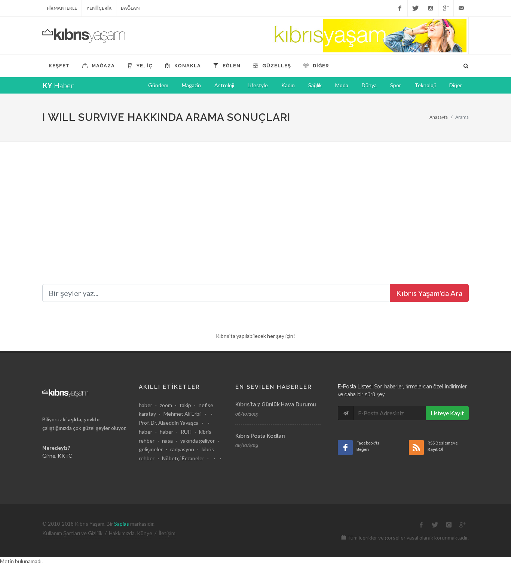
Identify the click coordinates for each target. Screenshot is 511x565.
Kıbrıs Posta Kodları (260, 436)
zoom (166, 405)
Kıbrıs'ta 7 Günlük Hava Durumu (275, 404)
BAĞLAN (130, 8)
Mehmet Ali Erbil (182, 413)
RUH (186, 431)
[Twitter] (415, 8)
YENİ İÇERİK (98, 8)
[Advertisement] (255, 198)
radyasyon (182, 449)
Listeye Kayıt (447, 412)
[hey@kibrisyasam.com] (461, 8)
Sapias (121, 523)
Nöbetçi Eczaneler (183, 458)
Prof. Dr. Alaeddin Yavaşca (169, 422)
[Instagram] (430, 8)
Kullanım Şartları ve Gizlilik (72, 533)
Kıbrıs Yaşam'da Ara (429, 292)
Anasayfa (438, 117)
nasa (167, 440)
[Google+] (445, 8)
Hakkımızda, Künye (130, 533)
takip (185, 405)
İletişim (167, 533)
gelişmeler (151, 449)
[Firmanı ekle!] (330, 35)
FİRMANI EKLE (62, 8)
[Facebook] (399, 8)
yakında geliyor (197, 440)
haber (145, 405)
